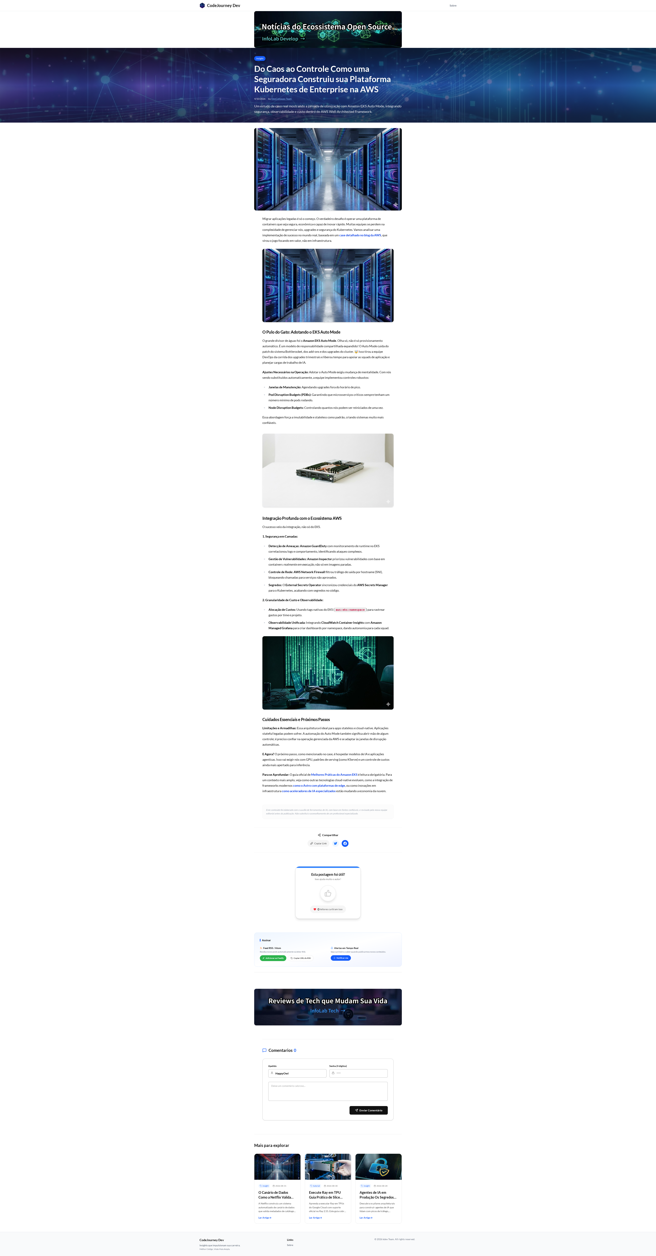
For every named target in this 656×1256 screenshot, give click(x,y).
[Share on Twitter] (335, 843)
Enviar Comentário (370, 1110)
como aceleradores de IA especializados (309, 791)
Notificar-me (342, 958)
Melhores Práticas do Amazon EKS (334, 774)
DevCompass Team (281, 98)
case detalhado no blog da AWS (360, 235)
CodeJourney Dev (223, 5)
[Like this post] (328, 893)
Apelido (272, 1066)
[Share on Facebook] (345, 843)
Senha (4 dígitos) (338, 1066)
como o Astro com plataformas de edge (319, 785)
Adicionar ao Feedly (275, 958)
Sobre (453, 5)
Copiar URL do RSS (302, 958)
